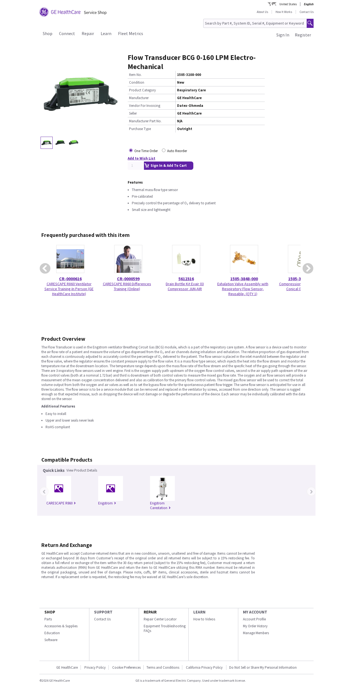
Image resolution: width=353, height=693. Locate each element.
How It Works (284, 12)
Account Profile (254, 619)
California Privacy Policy (204, 667)
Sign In (282, 35)
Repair (88, 33)
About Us (262, 12)
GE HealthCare (67, 667)
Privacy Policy (95, 667)
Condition (136, 82)
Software (50, 640)
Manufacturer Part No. (145, 121)
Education (52, 633)
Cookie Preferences (126, 667)
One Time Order (146, 151)
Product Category (142, 90)
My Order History (255, 626)
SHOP (49, 612)
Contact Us (306, 12)
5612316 (186, 278)
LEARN (199, 612)
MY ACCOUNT (255, 612)
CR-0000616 (70, 278)
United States (288, 4)
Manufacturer (139, 98)
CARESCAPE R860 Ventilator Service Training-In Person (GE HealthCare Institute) (68, 288)
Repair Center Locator (160, 619)
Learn (106, 33)
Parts (48, 619)
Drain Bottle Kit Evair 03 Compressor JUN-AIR (185, 286)
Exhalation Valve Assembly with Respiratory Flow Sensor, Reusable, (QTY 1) (242, 288)
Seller (133, 113)
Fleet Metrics (130, 33)
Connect (67, 33)
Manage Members (256, 633)
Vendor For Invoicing (144, 105)
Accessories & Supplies (60, 626)
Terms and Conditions (162, 667)
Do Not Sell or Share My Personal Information (263, 667)
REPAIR (150, 612)
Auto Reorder (177, 151)
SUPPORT (103, 612)
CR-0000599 (128, 278)
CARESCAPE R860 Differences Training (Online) (127, 286)
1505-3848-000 (244, 278)
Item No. (135, 74)
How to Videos (204, 619)
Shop (47, 33)
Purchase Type (140, 128)
